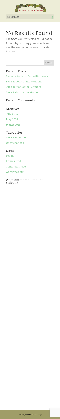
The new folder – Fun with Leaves (27, 76)
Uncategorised (15, 142)
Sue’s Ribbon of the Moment (24, 81)
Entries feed (13, 161)
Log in (10, 155)
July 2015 (12, 113)
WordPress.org (15, 171)
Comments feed (16, 166)
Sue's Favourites (16, 137)
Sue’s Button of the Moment (23, 86)
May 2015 (12, 119)
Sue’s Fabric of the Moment (23, 92)
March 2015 (13, 124)
